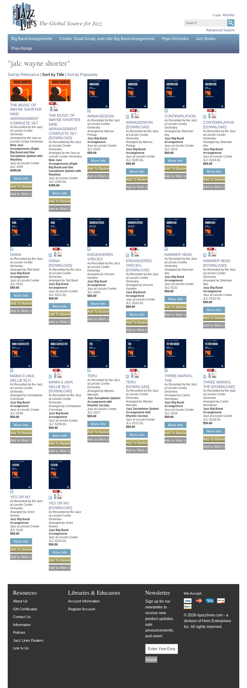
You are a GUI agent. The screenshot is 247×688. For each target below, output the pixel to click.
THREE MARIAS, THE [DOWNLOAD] (219, 384)
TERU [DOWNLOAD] (137, 384)
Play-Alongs (21, 48)
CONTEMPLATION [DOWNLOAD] (218, 124)
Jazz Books (205, 39)
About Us (20, 601)
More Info (21, 178)
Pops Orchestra (175, 39)
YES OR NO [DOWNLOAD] (60, 505)
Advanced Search (220, 30)
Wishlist (228, 15)
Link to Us (21, 648)
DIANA (15, 254)
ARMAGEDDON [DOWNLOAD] (139, 124)
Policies (19, 632)
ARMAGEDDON (100, 116)
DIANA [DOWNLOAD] (60, 263)
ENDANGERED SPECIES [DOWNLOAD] (139, 265)
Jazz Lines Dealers (28, 640)
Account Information (84, 601)
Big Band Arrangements (31, 39)
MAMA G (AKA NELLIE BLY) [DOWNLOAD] (61, 386)
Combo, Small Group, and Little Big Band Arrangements (107, 39)
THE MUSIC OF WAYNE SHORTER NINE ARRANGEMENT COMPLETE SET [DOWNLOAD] (64, 126)
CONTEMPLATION (180, 116)
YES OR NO (20, 497)
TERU (92, 376)
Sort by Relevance (23, 75)
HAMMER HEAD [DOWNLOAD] (217, 263)
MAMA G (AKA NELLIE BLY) (22, 378)
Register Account (81, 609)
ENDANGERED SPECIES (100, 256)
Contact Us (22, 617)
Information (22, 625)
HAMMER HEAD (178, 254)
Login (217, 15)
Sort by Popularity (82, 75)
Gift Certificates (25, 609)
